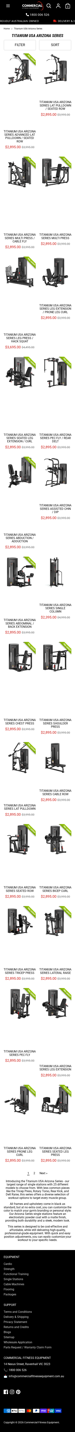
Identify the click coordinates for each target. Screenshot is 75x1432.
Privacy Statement (15, 1322)
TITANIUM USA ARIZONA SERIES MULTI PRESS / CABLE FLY (20, 238)
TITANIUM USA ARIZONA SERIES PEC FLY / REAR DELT (55, 438)
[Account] (58, 3)
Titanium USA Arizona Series (28, 29)
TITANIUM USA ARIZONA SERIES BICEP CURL (55, 889)
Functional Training (16, 1274)
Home (7, 29)
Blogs (7, 1332)
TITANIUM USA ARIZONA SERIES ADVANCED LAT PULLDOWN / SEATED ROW (20, 136)
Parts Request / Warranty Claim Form (28, 1347)
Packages (10, 1294)
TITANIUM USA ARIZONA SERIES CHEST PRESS (20, 721)
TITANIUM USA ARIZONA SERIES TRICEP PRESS (20, 971)
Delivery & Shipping (16, 1317)
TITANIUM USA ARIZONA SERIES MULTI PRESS (55, 236)
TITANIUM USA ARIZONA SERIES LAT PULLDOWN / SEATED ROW (55, 105)
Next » (44, 1173)
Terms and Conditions (18, 1312)
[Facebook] (6, 1392)
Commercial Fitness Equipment (41, 1422)
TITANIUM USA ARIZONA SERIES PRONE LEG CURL (20, 1151)
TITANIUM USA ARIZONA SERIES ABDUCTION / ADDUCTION (20, 538)
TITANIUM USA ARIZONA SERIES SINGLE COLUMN (55, 608)
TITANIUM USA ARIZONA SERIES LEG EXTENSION (55, 1067)
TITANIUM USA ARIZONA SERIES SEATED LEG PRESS (55, 1151)
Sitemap (9, 1337)
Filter (20, 45)
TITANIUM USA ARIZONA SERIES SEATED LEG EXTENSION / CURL (20, 438)
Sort (55, 45)
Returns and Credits (16, 1327)
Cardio (8, 1264)
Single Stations (13, 1279)
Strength (9, 1269)
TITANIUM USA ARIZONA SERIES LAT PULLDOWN (20, 807)
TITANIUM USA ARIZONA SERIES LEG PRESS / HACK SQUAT (20, 338)
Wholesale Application (18, 1342)
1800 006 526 (39, 15)
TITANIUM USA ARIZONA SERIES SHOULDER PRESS (55, 723)
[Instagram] (12, 1392)
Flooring (9, 1289)
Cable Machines (14, 1284)
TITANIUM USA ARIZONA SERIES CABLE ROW (55, 792)
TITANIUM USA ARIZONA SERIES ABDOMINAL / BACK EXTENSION (20, 623)
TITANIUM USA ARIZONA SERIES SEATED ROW (20, 889)
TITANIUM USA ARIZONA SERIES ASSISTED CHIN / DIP (55, 509)
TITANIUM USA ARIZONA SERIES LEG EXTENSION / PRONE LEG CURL (55, 309)
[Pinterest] (18, 1392)
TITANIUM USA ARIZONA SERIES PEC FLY (20, 1053)
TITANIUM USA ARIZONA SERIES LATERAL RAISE (55, 971)
